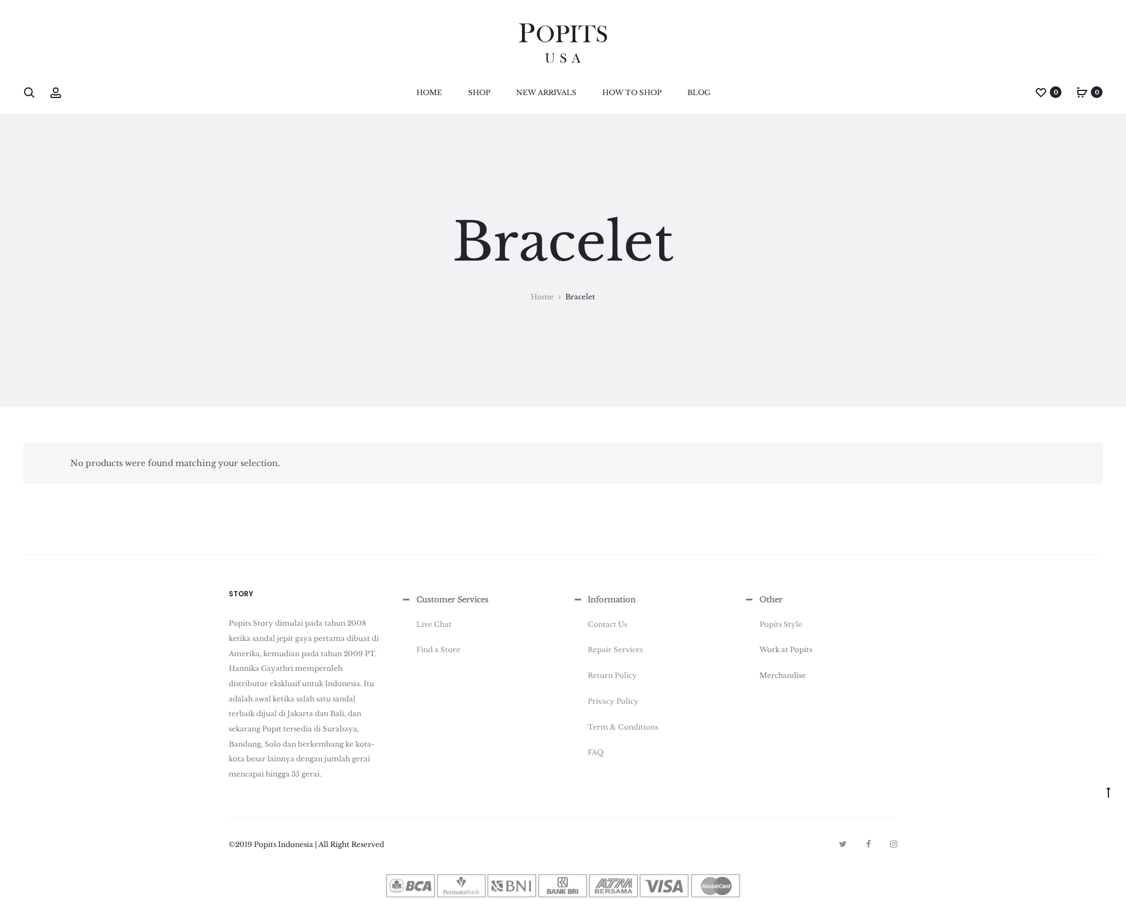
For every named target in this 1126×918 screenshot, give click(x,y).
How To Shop (632, 92)
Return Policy (612, 675)
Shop (479, 92)
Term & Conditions (623, 727)
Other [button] (770, 600)
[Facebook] (868, 844)
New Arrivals (546, 92)
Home (429, 92)
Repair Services (615, 649)
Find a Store (438, 649)
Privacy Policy (613, 701)
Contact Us (607, 624)
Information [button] (612, 600)
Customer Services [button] (452, 600)
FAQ (595, 752)
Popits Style (780, 624)
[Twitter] (843, 844)
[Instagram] (893, 844)
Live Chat (434, 624)
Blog (698, 92)
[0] (1041, 92)
